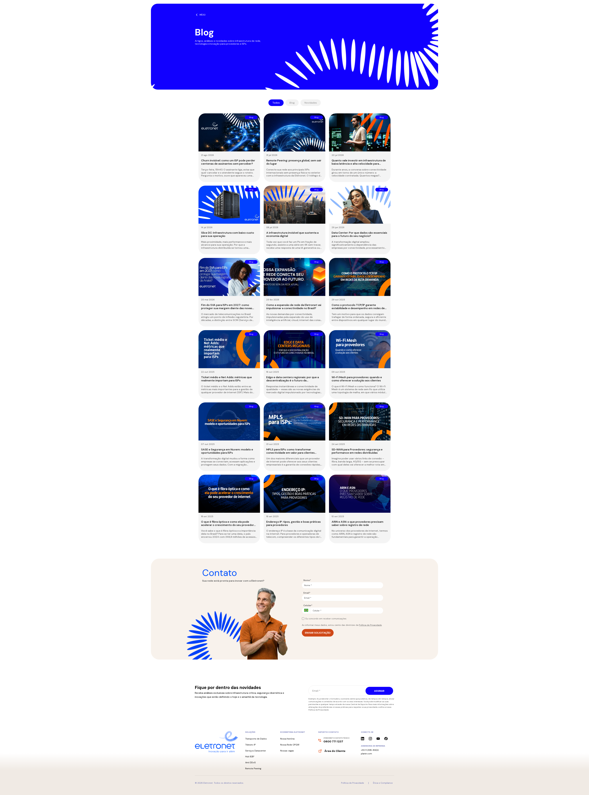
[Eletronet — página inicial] (216, 742)
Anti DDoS (250, 762)
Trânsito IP (250, 744)
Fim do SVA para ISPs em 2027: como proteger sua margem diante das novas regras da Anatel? (226, 308)
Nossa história (287, 738)
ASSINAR (379, 691)
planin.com (366, 753)
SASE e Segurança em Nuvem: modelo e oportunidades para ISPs (227, 451)
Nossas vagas (287, 750)
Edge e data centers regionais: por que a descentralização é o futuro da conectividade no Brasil (292, 380)
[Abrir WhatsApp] (581, 787)
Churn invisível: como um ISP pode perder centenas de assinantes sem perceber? (228, 162)
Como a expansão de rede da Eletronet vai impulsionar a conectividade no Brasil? (293, 306)
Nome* (307, 580)
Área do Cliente (334, 751)
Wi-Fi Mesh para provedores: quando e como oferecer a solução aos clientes (357, 378)
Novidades (310, 102)
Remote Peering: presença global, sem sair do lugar (293, 162)
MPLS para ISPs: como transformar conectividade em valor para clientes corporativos (290, 453)
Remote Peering (253, 768)
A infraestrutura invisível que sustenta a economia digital (292, 234)
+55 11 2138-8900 (370, 750)
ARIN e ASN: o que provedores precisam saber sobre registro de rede (357, 523)
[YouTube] (378, 738)
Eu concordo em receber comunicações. (326, 618)
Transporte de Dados (256, 738)
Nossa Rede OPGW (289, 744)
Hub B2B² (249, 756)
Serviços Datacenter (255, 750)
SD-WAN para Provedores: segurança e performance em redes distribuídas (357, 451)
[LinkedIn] (362, 738)
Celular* (307, 605)
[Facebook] (386, 738)
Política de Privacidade (370, 625)
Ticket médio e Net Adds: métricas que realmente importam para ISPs (226, 378)
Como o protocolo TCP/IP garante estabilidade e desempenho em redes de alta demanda (358, 308)
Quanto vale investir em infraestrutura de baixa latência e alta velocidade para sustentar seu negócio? (359, 164)
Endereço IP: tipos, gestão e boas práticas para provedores (293, 523)
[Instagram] (370, 738)
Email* (306, 593)
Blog (292, 102)
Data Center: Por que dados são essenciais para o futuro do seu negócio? (359, 234)
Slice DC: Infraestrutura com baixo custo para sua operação (227, 234)
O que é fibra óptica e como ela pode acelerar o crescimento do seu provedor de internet (227, 525)
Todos (276, 102)
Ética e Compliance (383, 782)
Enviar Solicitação (318, 632)
